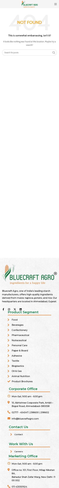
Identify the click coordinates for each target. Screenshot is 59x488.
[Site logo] (29, 4)
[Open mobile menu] (55, 4)
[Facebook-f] (3, 309)
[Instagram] (9, 309)
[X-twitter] (15, 309)
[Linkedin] (20, 309)
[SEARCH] (54, 52)
